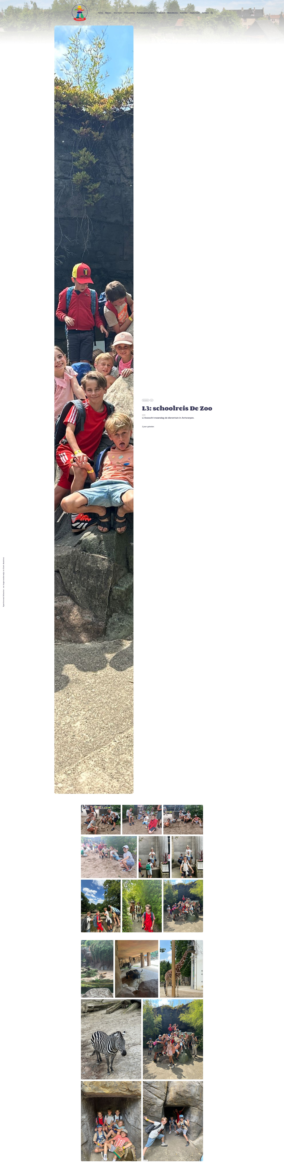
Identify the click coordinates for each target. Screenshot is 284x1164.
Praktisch (161, 13)
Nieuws (108, 13)
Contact (205, 13)
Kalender (184, 13)
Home (100, 13)
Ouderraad (194, 13)
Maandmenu (172, 13)
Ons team (118, 13)
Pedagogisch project (145, 13)
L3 (151, 400)
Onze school (129, 13)
